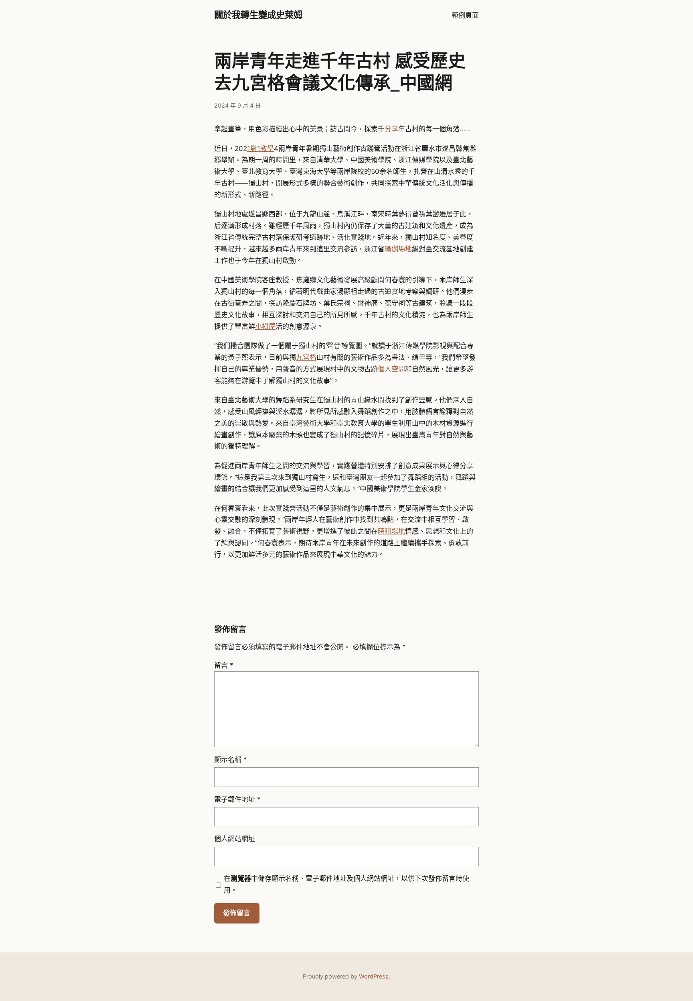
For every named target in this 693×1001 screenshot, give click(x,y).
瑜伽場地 (398, 249)
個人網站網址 (234, 839)
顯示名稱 (230, 760)
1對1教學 (260, 149)
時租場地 (391, 531)
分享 (391, 129)
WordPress (374, 976)
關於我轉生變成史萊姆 (258, 15)
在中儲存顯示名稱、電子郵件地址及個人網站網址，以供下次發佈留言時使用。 (346, 884)
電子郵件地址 (237, 799)
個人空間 (391, 369)
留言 (223, 665)
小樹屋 (265, 326)
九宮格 (306, 357)
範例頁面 (465, 15)
